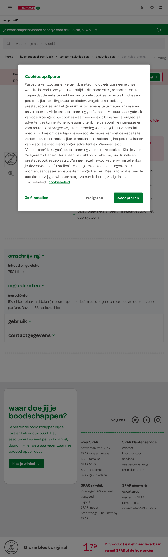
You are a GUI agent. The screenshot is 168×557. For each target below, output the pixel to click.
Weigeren (94, 197)
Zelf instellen (37, 197)
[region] (84, 137)
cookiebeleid (59, 181)
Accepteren (128, 197)
